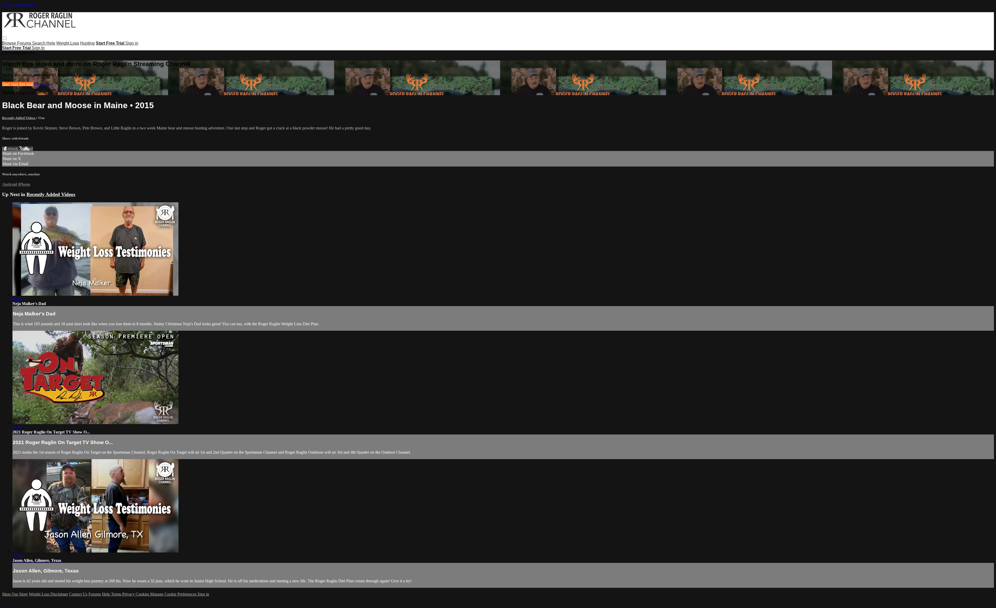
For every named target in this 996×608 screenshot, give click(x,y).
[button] (4, 38)
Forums (24, 43)
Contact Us (78, 594)
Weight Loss (67, 43)
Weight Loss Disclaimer (48, 594)
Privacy (129, 594)
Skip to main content (19, 4)
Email (28, 148)
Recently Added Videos (19, 118)
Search (39, 43)
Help (50, 43)
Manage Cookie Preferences (173, 594)
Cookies (143, 594)
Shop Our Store (15, 594)
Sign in (131, 43)
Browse (9, 43)
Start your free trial (18, 84)
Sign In (38, 48)
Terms (116, 594)
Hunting (87, 43)
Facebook (10, 148)
